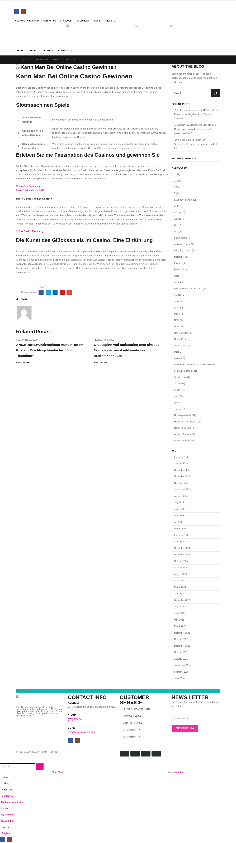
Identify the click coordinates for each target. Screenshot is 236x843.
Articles (178, 212)
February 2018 (181, 672)
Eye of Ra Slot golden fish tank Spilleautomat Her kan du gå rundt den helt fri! (195, 144)
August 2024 (180, 574)
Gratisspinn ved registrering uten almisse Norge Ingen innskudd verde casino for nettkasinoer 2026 (126, 350)
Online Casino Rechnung (29, 231)
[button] (2, 761)
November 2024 (182, 554)
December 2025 (182, 470)
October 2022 (181, 639)
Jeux (176, 301)
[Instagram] (23, 11)
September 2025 (182, 489)
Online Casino (181, 339)
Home (20, 50)
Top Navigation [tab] (176, 772)
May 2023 (179, 620)
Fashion (178, 263)
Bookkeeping (180, 237)
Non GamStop (181, 333)
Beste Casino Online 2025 (30, 190)
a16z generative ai (183, 199)
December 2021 (182, 646)
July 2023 (179, 606)
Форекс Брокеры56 (184, 440)
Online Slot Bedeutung (28, 186)
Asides (177, 219)
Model (177, 314)
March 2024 (180, 587)
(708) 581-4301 (75, 719)
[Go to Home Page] (17, 60)
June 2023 (179, 613)
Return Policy (131, 737)
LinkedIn (55, 292)
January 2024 (181, 593)
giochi (177, 276)
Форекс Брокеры (182, 434)
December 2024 (182, 548)
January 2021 (181, 659)
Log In (97, 21)
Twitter (48, 292)
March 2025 (180, 528)
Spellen (178, 383)
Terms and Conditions (136, 709)
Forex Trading (181, 269)
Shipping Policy (132, 723)
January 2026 (181, 463)
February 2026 (181, 457)
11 (175, 174)
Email (69, 292)
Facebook (41, 292)
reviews (178, 358)
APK (176, 206)
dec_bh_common (182, 250)
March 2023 (180, 626)
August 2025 (180, 496)
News (177, 326)
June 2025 (179, 509)
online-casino (180, 345)
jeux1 (177, 307)
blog (176, 231)
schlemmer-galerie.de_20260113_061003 (194, 364)
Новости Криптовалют (185, 421)
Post (176, 352)
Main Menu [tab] (58, 772)
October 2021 (181, 652)
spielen (177, 390)
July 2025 (179, 502)
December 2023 (182, 600)
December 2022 (182, 633)
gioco (177, 282)
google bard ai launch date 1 (188, 288)
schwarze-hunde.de (183, 371)
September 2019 (182, 665)
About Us (48, 50)
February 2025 (181, 535)
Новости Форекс (182, 428)
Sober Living (180, 377)
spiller (177, 402)
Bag (176, 225)
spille (176, 396)
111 (176, 180)
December (179, 257)
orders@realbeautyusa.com (81, 732)
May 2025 (179, 515)
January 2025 (181, 541)
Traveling (178, 409)
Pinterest (62, 292)
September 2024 (182, 567)
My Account (66, 21)
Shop (33, 50)
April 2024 (179, 580)
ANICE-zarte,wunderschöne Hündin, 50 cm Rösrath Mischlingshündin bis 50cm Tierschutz (50, 350)
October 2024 (181, 561)
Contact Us (49, 21)
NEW (176, 320)
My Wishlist (83, 21)
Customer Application (27, 21)
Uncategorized (181, 415)
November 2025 (182, 476)
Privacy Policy (131, 716)
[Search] (168, 26)
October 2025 (181, 483)
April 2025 (179, 522)
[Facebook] (16, 11)
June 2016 (179, 678)
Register (111, 21)
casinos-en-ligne (182, 244)
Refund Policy (131, 730)
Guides (177, 294)
